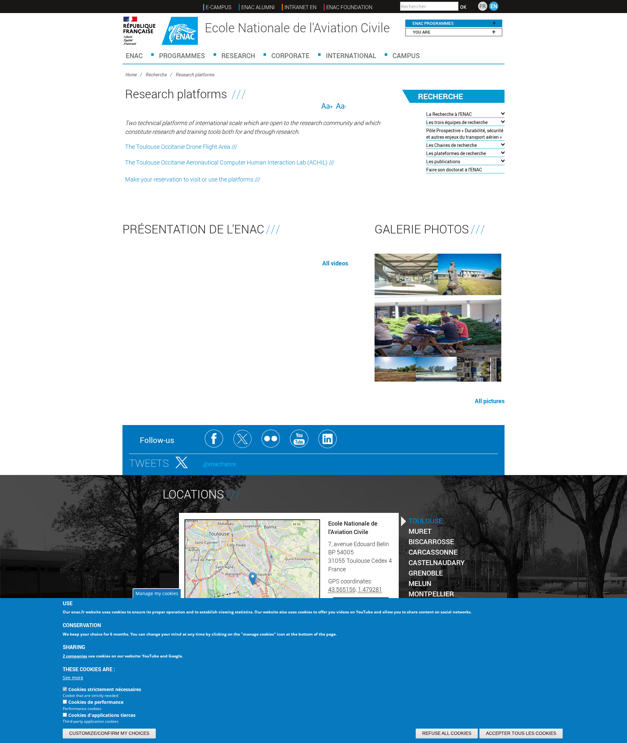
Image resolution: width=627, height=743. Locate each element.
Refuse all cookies (446, 733)
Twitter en (242, 439)
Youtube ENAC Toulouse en (299, 439)
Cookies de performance (95, 702)
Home (131, 74)
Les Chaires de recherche (451, 145)
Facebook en (214, 439)
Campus (406, 55)
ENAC (134, 55)
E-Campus (219, 7)
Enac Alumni (258, 7)
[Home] (160, 31)
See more (73, 678)
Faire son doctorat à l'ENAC (454, 169)
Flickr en (271, 439)
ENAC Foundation (349, 7)
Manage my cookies (157, 593)
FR (482, 6)
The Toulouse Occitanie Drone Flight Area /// (181, 146)
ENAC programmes (433, 23)
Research (238, 55)
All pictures (490, 401)
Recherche (156, 74)
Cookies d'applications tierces (102, 715)
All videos (335, 263)
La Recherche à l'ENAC (449, 114)
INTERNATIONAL (351, 55)
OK (463, 7)
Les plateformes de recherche (456, 153)
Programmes (182, 55)
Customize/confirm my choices (109, 733)
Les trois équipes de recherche (457, 122)
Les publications (443, 161)
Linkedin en (327, 439)
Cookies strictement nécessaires (104, 690)
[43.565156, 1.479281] (253, 578)
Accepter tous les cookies (521, 733)
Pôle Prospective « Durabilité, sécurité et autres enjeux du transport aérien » (464, 133)
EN (493, 6)
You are (421, 32)
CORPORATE (290, 55)
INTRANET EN (300, 7)
